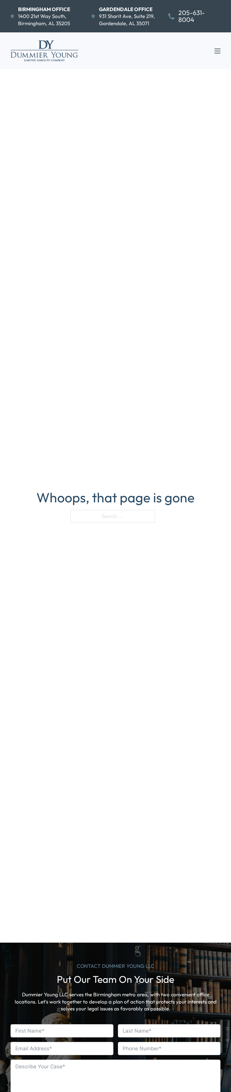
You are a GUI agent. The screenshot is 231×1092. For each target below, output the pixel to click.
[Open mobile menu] (217, 51)
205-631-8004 (191, 16)
